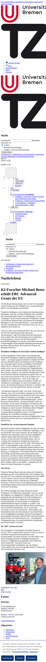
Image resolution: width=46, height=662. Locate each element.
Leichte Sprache (12, 636)
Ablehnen (19, 658)
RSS (2, 590)
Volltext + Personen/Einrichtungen (16, 150)
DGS (8, 638)
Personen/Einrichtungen (12, 147)
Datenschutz (10, 632)
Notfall (8, 634)
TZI (15, 588)
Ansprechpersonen (8, 621)
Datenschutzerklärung (20, 652)
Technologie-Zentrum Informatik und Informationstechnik (22, 155)
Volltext (6, 145)
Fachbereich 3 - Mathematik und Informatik (17, 154)
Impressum (10, 630)
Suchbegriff (5, 140)
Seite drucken (6, 592)
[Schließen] (11, 210)
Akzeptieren (31, 658)
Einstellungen (7, 658)
